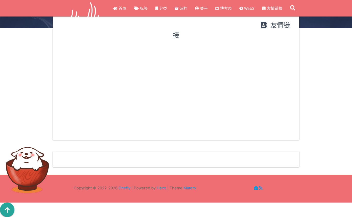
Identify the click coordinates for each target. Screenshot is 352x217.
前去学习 (98, 138)
